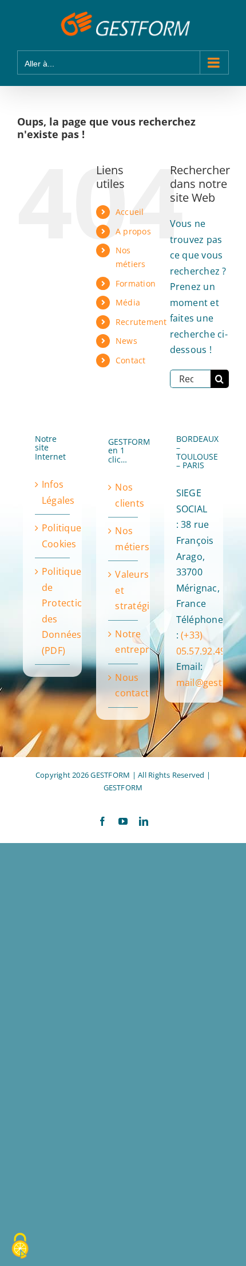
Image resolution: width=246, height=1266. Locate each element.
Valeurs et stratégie (123, 590)
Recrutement (141, 321)
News (126, 340)
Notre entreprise (123, 642)
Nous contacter (123, 685)
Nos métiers (123, 538)
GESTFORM (123, 787)
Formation (136, 283)
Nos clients (123, 495)
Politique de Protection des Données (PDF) (53, 611)
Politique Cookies (53, 536)
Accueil (130, 211)
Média (128, 302)
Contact (131, 360)
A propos (133, 231)
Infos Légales (53, 492)
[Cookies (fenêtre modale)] (20, 1246)
